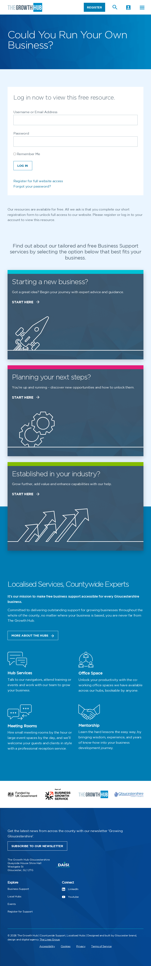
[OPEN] (142, 7)
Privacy (80, 946)
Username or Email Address (35, 112)
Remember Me (28, 154)
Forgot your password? (32, 186)
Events (12, 904)
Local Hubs (14, 896)
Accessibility (47, 946)
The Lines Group (50, 939)
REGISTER (94, 7)
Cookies (66, 946)
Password (21, 133)
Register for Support (20, 911)
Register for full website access (38, 181)
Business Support (18, 889)
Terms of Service (101, 946)
